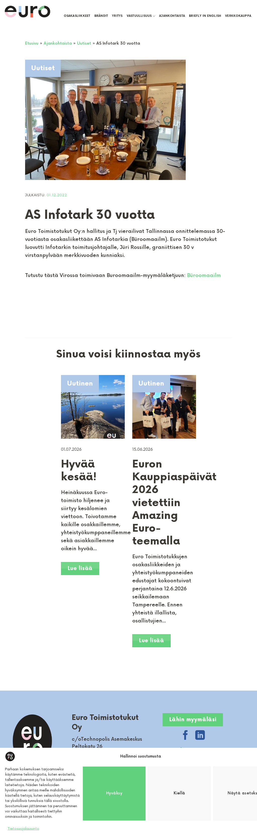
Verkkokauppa (238, 16)
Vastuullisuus (139, 16)
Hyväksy (114, 793)
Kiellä (179, 793)
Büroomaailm (204, 275)
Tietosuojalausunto (23, 828)
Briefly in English (205, 16)
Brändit (101, 16)
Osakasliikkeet (77, 16)
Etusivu (31, 43)
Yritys (117, 16)
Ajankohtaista (172, 16)
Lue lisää (80, 568)
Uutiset (84, 43)
